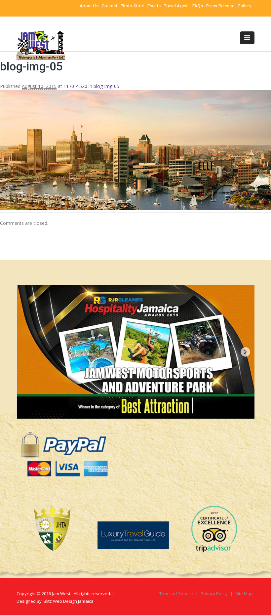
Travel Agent (176, 5)
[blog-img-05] (135, 208)
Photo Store (132, 5)
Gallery (244, 5)
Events (154, 5)
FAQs (197, 5)
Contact (109, 5)
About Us (89, 5)
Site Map (244, 593)
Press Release (220, 5)
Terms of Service (176, 593)
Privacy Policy (215, 593)
